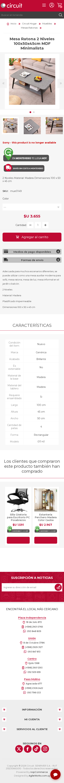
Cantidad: (21, 225)
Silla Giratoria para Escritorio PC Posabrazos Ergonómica (18, 518)
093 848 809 (34, 631)
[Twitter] (19, 749)
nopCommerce (39, 772)
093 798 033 (34, 692)
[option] (32, 125)
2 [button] (34, 112)
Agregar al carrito (18, 540)
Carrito (59, 5)
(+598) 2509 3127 (34, 647)
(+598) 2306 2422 (34, 688)
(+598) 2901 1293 (33, 667)
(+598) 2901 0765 (34, 626)
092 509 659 (34, 672)
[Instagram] (45, 749)
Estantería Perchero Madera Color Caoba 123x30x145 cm (46, 518)
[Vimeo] (36, 749)
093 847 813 (34, 651)
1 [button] (30, 112)
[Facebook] (28, 749)
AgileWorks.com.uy (39, 775)
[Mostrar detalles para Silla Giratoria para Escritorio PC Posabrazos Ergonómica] (18, 500)
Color (6, 198)
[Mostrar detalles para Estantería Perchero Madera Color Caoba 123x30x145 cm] (45, 500)
